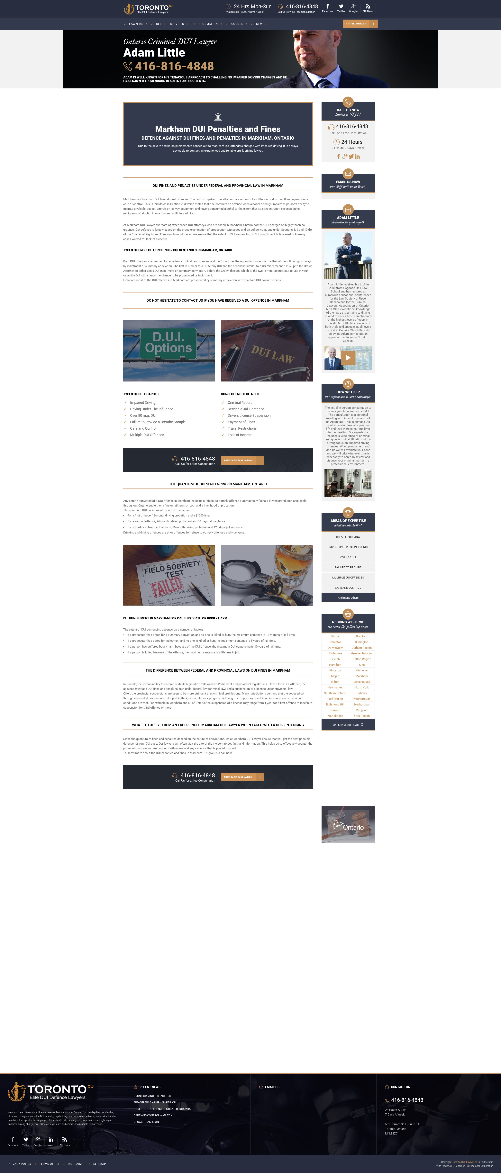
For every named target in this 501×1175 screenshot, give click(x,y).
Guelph (335, 659)
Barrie (335, 636)
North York (362, 687)
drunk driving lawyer (249, 150)
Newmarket (335, 687)
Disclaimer (77, 1163)
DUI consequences (268, 280)
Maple (335, 676)
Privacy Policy (20, 1163)
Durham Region (362, 648)
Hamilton (335, 665)
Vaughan (361, 710)
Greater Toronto (361, 653)
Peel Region (335, 699)
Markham (362, 676)
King (362, 665)
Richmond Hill (335, 704)
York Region (362, 716)
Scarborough (361, 704)
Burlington (361, 642)
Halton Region (361, 659)
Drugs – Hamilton (146, 1121)
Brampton (335, 642)
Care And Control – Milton (153, 1115)
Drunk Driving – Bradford (152, 1096)
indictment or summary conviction (182, 271)
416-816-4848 (173, 66)
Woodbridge (335, 716)
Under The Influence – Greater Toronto (162, 1108)
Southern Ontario (335, 693)
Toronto (335, 710)
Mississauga (361, 682)
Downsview (335, 648)
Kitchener (362, 670)
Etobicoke (335, 653)
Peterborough (361, 699)
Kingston (335, 670)
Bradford (361, 636)
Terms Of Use (49, 1163)
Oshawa (362, 693)
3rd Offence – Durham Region (155, 1102)
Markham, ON (199, 753)
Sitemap (99, 1163)
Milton (335, 682)
